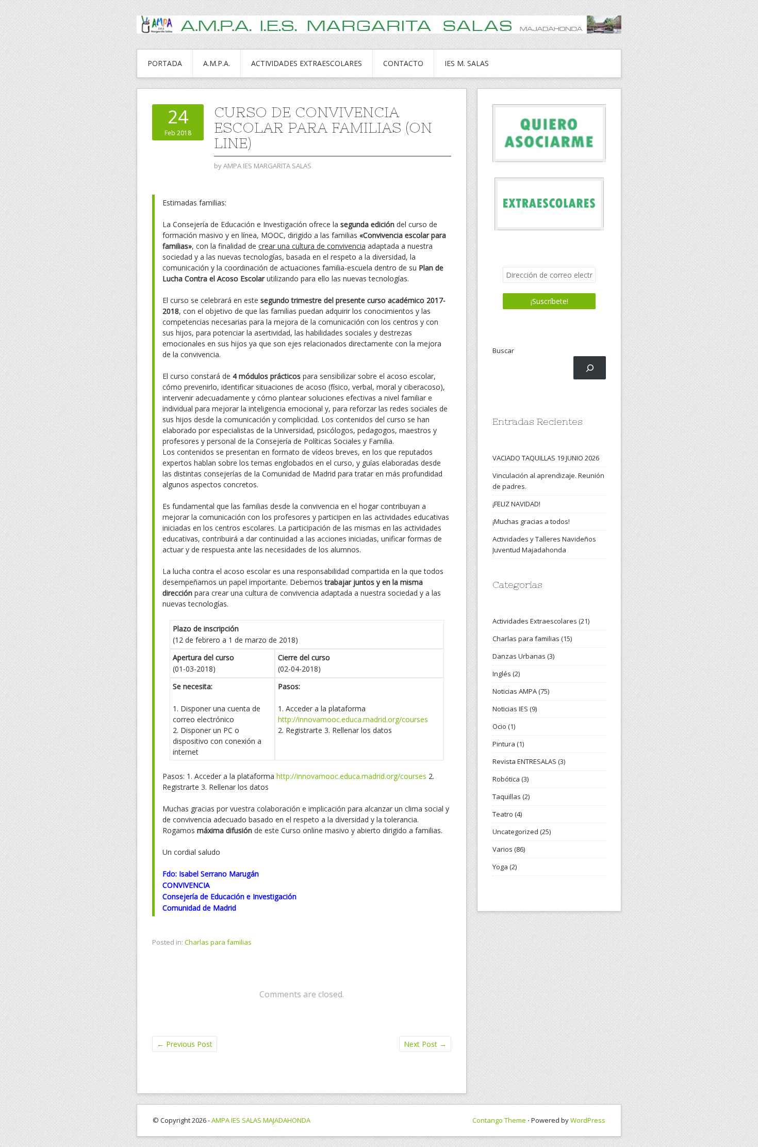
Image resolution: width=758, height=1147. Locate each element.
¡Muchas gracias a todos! (531, 521)
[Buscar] (589, 367)
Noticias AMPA (514, 691)
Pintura (503, 743)
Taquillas (506, 796)
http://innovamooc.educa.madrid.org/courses (353, 719)
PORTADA (164, 63)
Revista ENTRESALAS (524, 761)
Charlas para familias (218, 942)
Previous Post (184, 1044)
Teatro (502, 814)
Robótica (506, 779)
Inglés (501, 673)
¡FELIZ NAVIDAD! (516, 503)
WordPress (587, 1120)
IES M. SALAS (466, 63)
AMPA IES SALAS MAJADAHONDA (260, 1120)
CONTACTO (403, 63)
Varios (502, 849)
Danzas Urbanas (519, 656)
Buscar (503, 350)
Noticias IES (510, 708)
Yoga (500, 866)
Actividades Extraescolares (534, 621)
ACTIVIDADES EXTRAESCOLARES (306, 63)
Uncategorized (515, 831)
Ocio (499, 726)
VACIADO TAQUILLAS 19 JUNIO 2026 (545, 458)
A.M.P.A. (216, 63)
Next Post (425, 1044)
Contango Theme (499, 1120)
